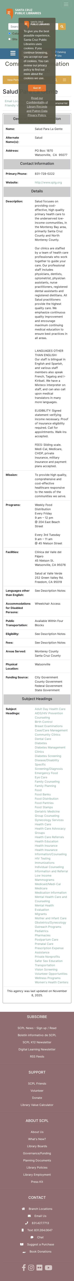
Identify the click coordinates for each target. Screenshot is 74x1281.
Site (14, 39)
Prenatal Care (44, 944)
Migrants (41, 914)
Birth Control (43, 722)
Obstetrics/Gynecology (50, 922)
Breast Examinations (49, 726)
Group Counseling (47, 815)
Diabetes (41, 743)
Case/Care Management (51, 730)
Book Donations (40, 1251)
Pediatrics (41, 931)
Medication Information (50, 892)
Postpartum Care (46, 939)
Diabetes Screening (48, 756)
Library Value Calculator (37, 1105)
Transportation (45, 965)
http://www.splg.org (48, 182)
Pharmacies (42, 935)
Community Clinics (47, 734)
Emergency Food (46, 773)
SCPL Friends (37, 1083)
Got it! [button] (37, 87)
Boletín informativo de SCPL (37, 1035)
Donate (37, 1097)
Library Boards (37, 1146)
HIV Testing (42, 858)
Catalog (17, 33)
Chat (40, 1237)
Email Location (15, 101)
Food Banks (43, 794)
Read (53, 1028)
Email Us (40, 1216)
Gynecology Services (49, 820)
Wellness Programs (48, 978)
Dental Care (43, 739)
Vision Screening (46, 969)
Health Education (46, 841)
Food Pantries (44, 803)
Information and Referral (51, 871)
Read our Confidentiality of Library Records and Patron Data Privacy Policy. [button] (37, 107)
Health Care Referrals (49, 837)
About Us (37, 1132)
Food (38, 790)
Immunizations (44, 862)
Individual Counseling (49, 867)
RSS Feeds (37, 1056)
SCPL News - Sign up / (34, 1028)
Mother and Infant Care (50, 918)
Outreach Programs (48, 926)
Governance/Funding (37, 1153)
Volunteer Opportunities (51, 973)
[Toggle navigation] (66, 4)
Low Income (43, 875)
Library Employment (37, 1174)
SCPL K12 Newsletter (37, 1042)
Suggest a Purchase (40, 1244)
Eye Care (41, 777)
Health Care (43, 824)
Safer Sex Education (49, 961)
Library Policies (37, 1167)
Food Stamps (44, 807)
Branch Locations (40, 1209)
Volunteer (37, 1090)
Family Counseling (47, 781)
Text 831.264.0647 (39, 1230)
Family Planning (45, 786)
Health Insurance (46, 845)
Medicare (41, 888)
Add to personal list (56, 103)
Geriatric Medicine (47, 811)
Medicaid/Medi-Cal (48, 884)
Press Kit (37, 1181)
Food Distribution (46, 798)
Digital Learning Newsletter (37, 1049)
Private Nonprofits (47, 956)
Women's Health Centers (51, 982)
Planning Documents (37, 1160)
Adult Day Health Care (50, 709)
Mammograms (44, 880)
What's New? (37, 1139)
